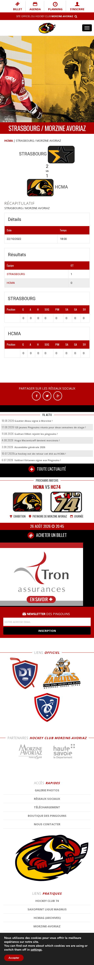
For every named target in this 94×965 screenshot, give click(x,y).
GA (75, 309)
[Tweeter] (47, 395)
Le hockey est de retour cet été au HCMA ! (40, 453)
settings (36, 950)
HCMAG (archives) (47, 918)
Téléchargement (47, 807)
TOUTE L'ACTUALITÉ (51, 469)
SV (84, 309)
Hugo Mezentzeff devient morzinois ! (37, 440)
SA (66, 309)
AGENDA (35, 9)
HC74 (56, 486)
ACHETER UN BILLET (51, 535)
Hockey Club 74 (47, 901)
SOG (47, 309)
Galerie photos (47, 790)
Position (11, 309)
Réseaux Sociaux (47, 799)
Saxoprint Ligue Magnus (47, 909)
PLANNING (55, 9)
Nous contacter (47, 824)
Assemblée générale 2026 (29, 447)
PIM (57, 309)
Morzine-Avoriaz (47, 926)
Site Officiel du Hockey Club (44, 16)
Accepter (14, 958)
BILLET (17, 9)
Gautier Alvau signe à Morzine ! (33, 420)
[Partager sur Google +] (57, 395)
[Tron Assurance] (41, 574)
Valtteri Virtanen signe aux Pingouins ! (37, 460)
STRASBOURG (16, 274)
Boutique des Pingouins (47, 816)
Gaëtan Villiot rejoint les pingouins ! (36, 433)
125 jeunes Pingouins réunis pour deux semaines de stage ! (50, 427)
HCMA (8, 141)
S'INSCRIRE (77, 9)
